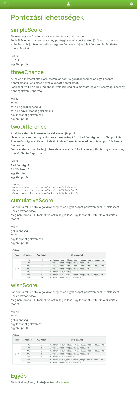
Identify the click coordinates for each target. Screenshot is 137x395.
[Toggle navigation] (5, 4)
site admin (62, 382)
